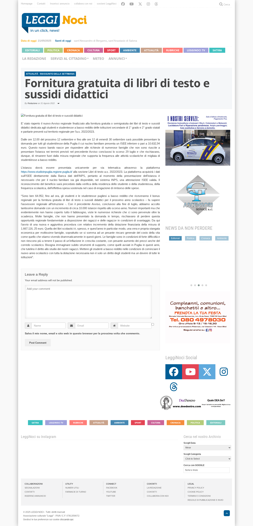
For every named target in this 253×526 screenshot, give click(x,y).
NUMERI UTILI (72, 488)
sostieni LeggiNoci (106, 3)
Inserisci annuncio (59, 3)
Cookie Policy (196, 492)
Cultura (93, 50)
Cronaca (73, 50)
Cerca (226, 4)
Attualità (151, 50)
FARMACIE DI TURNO (75, 492)
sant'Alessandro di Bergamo (90, 40)
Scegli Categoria (192, 454)
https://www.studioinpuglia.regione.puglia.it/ (46, 171)
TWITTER (110, 496)
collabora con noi (83, 3)
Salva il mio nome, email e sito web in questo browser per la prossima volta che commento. (82, 333)
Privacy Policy (196, 488)
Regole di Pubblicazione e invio (205, 500)
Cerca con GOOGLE (194, 465)
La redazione (34, 58)
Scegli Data (190, 443)
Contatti (41, 3)
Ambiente (130, 50)
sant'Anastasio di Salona (122, 40)
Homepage (26, 3)
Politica (53, 50)
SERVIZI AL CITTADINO (68, 58)
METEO (98, 58)
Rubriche (172, 50)
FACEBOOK (111, 488)
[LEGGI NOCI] (225, 513)
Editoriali (32, 50)
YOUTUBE (111, 492)
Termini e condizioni (199, 496)
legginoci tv (196, 50)
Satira (217, 50)
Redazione (32, 103)
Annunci (117, 58)
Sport (111, 50)
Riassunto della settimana (57, 74)
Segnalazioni (32, 488)
